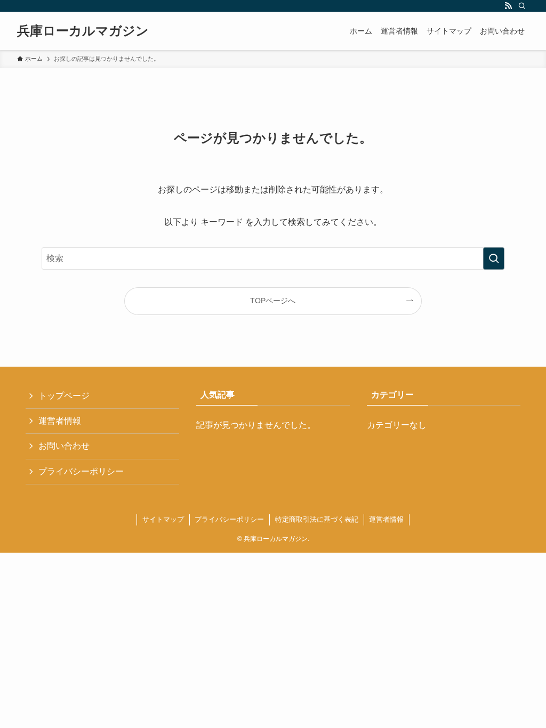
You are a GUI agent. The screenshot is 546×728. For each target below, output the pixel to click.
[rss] (508, 6)
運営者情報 (59, 420)
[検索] (522, 6)
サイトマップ (163, 519)
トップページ (64, 395)
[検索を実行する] (493, 258)
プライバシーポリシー (81, 471)
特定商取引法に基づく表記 (316, 519)
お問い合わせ (64, 445)
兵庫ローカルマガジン (83, 31)
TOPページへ (272, 300)
